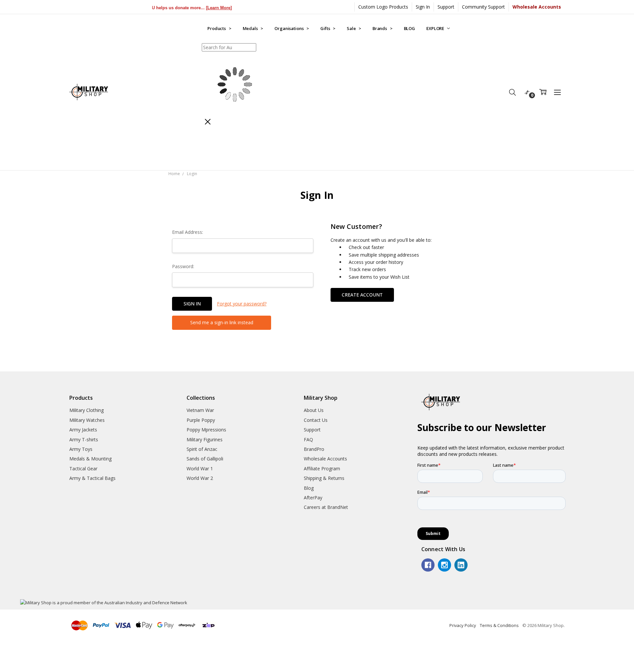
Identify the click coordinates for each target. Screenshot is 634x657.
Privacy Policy (462, 625)
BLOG (409, 28)
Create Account (362, 295)
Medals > (253, 28)
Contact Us (316, 420)
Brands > (382, 28)
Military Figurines (205, 439)
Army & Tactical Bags (92, 478)
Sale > (354, 28)
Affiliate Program (322, 468)
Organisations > (291, 28)
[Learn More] (207, 7)
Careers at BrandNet (326, 507)
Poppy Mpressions (206, 429)
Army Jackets (83, 429)
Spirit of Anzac (202, 449)
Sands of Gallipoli (205, 458)
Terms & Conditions (499, 625)
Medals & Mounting (90, 458)
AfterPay (313, 497)
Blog (309, 488)
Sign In (423, 7)
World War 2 (200, 478)
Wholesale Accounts (325, 458)
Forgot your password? (241, 303)
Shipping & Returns (324, 478)
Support (446, 7)
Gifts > (327, 28)
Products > (219, 28)
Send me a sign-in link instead (221, 322)
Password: (183, 266)
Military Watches (87, 420)
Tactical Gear (83, 468)
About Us (314, 410)
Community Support (483, 7)
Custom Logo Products (383, 7)
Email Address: (187, 232)
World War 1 (200, 468)
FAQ (308, 439)
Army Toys (80, 449)
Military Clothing (86, 410)
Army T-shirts (83, 439)
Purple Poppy (201, 420)
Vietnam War (200, 410)
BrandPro (314, 449)
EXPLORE (435, 28)
